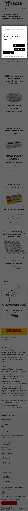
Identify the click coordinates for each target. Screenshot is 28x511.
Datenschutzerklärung (10, 56)
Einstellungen (9, 53)
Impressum (20, 56)
